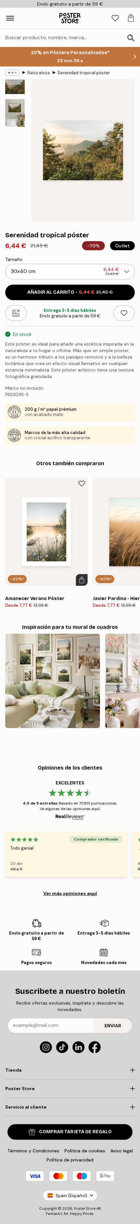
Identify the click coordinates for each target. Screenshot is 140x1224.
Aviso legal (121, 1151)
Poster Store (84, 1208)
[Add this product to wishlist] (124, 313)
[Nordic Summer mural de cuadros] (52, 681)
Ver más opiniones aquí (70, 893)
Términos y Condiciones (33, 1151)
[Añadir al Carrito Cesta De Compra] (82, 580)
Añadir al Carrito (70, 292)
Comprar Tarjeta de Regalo (75, 1132)
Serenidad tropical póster (84, 73)
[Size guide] (16, 313)
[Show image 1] (15, 86)
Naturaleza (38, 73)
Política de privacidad (70, 1160)
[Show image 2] (15, 113)
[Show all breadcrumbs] (12, 72)
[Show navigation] (10, 18)
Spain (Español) (71, 1195)
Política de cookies (84, 1151)
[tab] (115, 18)
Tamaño (13, 259)
